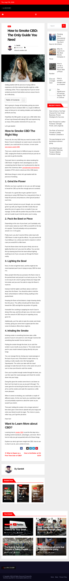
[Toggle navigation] (36, 14)
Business (40, 524)
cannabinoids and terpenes (30, 167)
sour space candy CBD (12, 147)
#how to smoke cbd (20, 50)
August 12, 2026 (11, 532)
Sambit (18, 45)
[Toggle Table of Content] (22, 100)
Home (52, 577)
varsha (8, 499)
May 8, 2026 (42, 532)
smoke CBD (19, 432)
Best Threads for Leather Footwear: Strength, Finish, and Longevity (57, 124)
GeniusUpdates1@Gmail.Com (23, 578)
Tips (6, 544)
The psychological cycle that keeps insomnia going (57, 141)
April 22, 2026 (43, 552)
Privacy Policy (63, 577)
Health (40, 544)
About (56, 577)
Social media (8, 524)
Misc (9, 26)
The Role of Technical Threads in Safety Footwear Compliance (56, 132)
